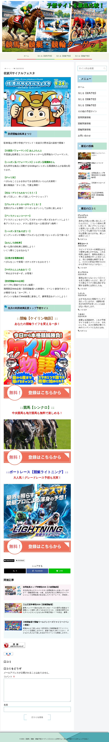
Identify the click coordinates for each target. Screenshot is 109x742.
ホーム (81, 87)
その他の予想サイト (87, 111)
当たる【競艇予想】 (87, 99)
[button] (104, 68)
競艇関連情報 (84, 123)
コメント (9, 676)
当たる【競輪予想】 (87, 105)
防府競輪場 (21, 560)
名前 (6, 705)
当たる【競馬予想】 (87, 93)
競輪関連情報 (10, 560)
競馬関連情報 (84, 117)
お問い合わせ (84, 135)
